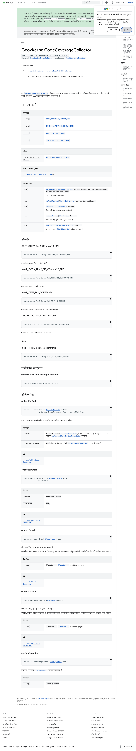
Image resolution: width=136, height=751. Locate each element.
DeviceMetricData (65, 190)
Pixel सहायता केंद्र (96, 721)
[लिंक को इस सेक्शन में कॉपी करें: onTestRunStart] (39, 470)
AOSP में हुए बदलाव (87, 21)
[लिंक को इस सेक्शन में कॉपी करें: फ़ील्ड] (29, 342)
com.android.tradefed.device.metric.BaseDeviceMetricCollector (50, 71)
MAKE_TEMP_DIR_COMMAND (55, 133)
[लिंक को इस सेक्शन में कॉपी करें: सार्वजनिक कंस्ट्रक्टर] (44, 368)
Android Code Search (38, 3)
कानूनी (25, 746)
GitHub (5, 738)
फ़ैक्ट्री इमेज (6, 731)
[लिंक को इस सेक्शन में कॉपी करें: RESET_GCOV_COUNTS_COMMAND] (59, 348)
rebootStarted (52, 216)
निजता (38, 746)
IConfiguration (68, 225)
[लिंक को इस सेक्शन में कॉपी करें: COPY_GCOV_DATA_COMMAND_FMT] (61, 246)
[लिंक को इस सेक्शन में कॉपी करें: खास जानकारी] (38, 105)
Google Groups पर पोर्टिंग (55, 738)
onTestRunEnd (51, 190)
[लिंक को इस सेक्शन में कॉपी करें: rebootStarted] (38, 592)
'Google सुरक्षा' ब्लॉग (53, 727)
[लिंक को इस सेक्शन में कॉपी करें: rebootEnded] (37, 530)
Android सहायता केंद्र (97, 717)
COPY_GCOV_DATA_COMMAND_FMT (58, 119)
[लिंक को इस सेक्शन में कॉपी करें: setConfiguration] (40, 653)
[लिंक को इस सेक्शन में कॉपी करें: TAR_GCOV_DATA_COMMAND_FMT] (59, 315)
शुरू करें (126, 30)
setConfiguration (53, 225)
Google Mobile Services (99, 731)
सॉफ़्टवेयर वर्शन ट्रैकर (97, 738)
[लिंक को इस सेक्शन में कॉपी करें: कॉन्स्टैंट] (32, 240)
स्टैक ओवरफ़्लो (95, 734)
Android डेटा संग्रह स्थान (9, 717)
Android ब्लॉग (51, 724)
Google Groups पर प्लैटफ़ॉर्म (55, 731)
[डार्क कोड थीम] (110, 252)
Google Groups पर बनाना (55, 734)
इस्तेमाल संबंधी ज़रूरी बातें (9, 721)
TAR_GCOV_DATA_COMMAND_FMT (57, 140)
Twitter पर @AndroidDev (55, 721)
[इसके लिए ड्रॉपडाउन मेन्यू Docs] (25, 2)
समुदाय (18, 746)
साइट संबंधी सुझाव (48, 746)
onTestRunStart (52, 201)
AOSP (23, 42)
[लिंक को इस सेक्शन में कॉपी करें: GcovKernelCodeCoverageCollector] (60, 375)
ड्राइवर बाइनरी (6, 734)
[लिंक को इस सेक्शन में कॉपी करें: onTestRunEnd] (38, 401)
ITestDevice (62, 207)
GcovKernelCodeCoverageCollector (38, 174)
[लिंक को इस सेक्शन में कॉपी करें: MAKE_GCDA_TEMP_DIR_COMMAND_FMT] (66, 269)
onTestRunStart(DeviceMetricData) (66, 436)
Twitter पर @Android (54, 717)
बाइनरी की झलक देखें (9, 727)
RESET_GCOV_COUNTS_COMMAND (57, 157)
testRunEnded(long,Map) (78, 443)
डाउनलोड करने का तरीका (10, 724)
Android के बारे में (8, 746)
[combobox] (92, 2)
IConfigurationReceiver (75, 58)
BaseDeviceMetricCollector (41, 58)
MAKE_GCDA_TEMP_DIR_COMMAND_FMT (59, 126)
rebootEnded (51, 207)
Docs (20, 3)
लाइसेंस (31, 746)
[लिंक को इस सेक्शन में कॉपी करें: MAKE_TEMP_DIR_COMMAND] (54, 292)
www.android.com (97, 727)
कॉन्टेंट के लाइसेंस (44, 699)
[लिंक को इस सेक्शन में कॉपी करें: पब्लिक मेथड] (36, 395)
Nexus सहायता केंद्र (97, 724)
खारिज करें (113, 30)
